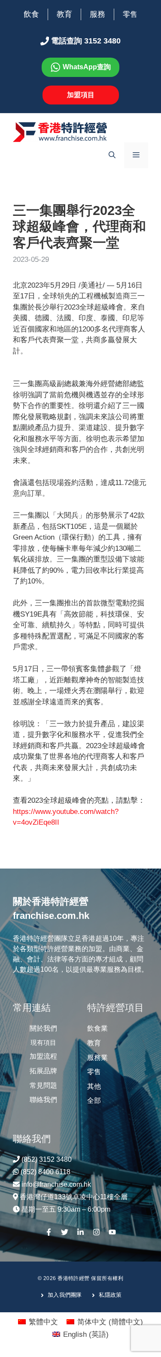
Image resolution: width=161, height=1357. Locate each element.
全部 (94, 1100)
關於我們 (43, 1028)
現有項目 (43, 1042)
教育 (64, 14)
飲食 (31, 14)
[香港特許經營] (60, 132)
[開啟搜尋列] (112, 155)
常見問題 (43, 1085)
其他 (94, 1086)
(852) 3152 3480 (46, 1159)
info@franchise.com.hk (56, 1184)
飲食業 (97, 1028)
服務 (97, 14)
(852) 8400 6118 (45, 1172)
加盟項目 (80, 94)
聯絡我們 (43, 1099)
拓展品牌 (43, 1071)
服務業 (97, 1057)
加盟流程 (43, 1056)
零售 (130, 14)
